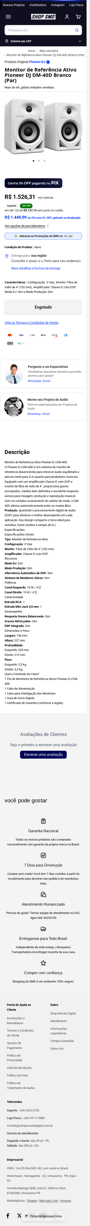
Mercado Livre (48, 1200)
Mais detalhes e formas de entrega (35, 268)
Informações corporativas (58, 1031)
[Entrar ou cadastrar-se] (67, 17)
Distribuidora (38, 5)
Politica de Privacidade (14, 1058)
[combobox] (43, 30)
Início (31, 51)
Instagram (57, 5)
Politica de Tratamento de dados (21, 1085)
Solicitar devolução (19, 1068)
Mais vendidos (48, 51)
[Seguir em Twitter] (19, 1216)
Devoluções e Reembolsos (16, 1020)
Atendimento (58, 1021)
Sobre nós (56, 1048)
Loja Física (76, 5)
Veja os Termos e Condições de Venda (31, 323)
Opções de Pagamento (14, 1045)
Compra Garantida (62, 1041)
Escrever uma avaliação (43, 754)
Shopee (32, 1200)
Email (46, 381)
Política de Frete (17, 1075)
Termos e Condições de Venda (20, 1033)
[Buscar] (77, 30)
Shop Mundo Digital (63, 1013)
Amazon (65, 1200)
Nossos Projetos (14, 5)
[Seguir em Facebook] (8, 1216)
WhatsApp (34, 381)
